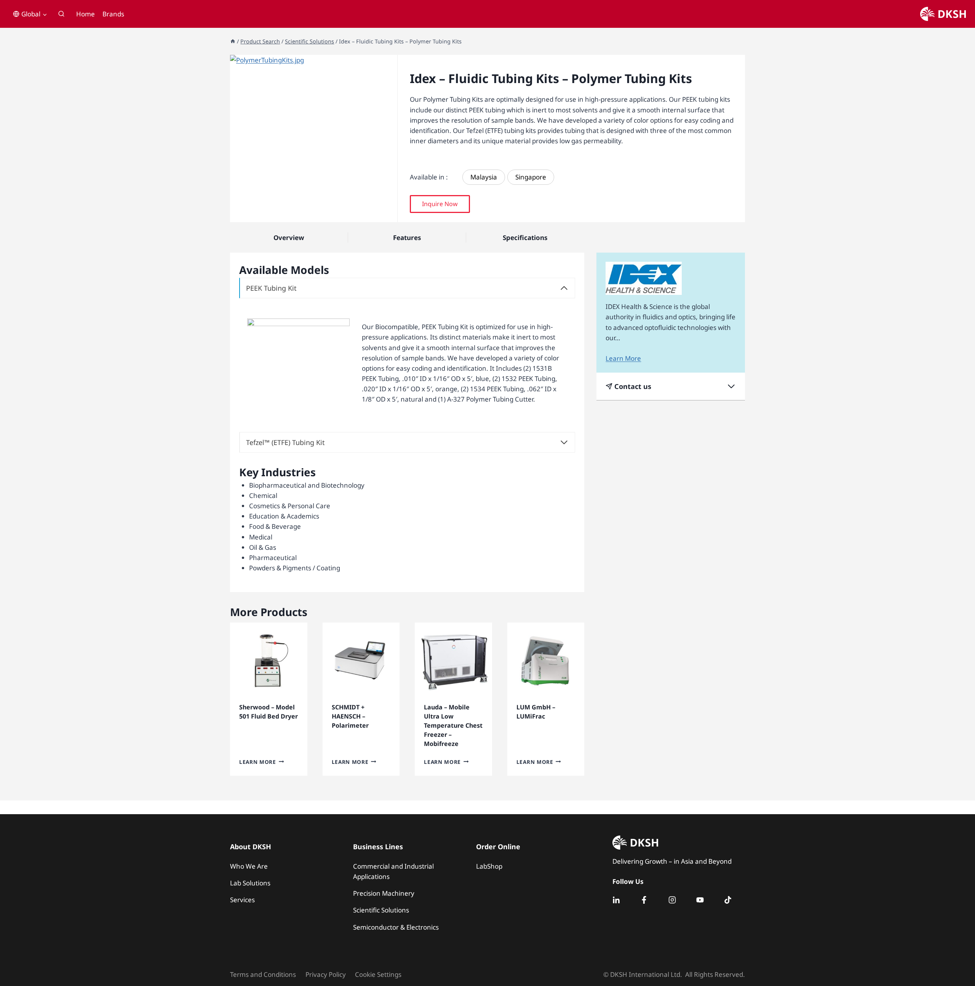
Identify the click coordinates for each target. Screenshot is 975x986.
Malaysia (483, 177)
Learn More (257, 761)
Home (85, 14)
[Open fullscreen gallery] (390, 214)
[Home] (232, 41)
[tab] (314, 214)
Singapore (530, 177)
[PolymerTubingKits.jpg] (313, 138)
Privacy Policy (325, 974)
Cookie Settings (378, 974)
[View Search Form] (61, 14)
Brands (113, 14)
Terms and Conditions (263, 974)
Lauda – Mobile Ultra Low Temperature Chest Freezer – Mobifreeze (453, 725)
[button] (440, 204)
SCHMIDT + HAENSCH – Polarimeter (350, 716)
